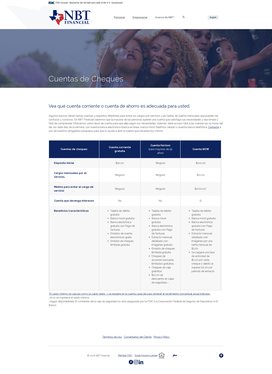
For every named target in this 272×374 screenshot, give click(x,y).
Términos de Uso (112, 336)
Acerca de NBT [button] (164, 17)
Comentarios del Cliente (138, 336)
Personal (119, 17)
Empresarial (140, 17)
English (213, 17)
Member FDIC (125, 355)
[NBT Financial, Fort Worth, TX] (70, 17)
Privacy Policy (161, 336)
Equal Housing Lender (146, 355)
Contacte (213, 127)
